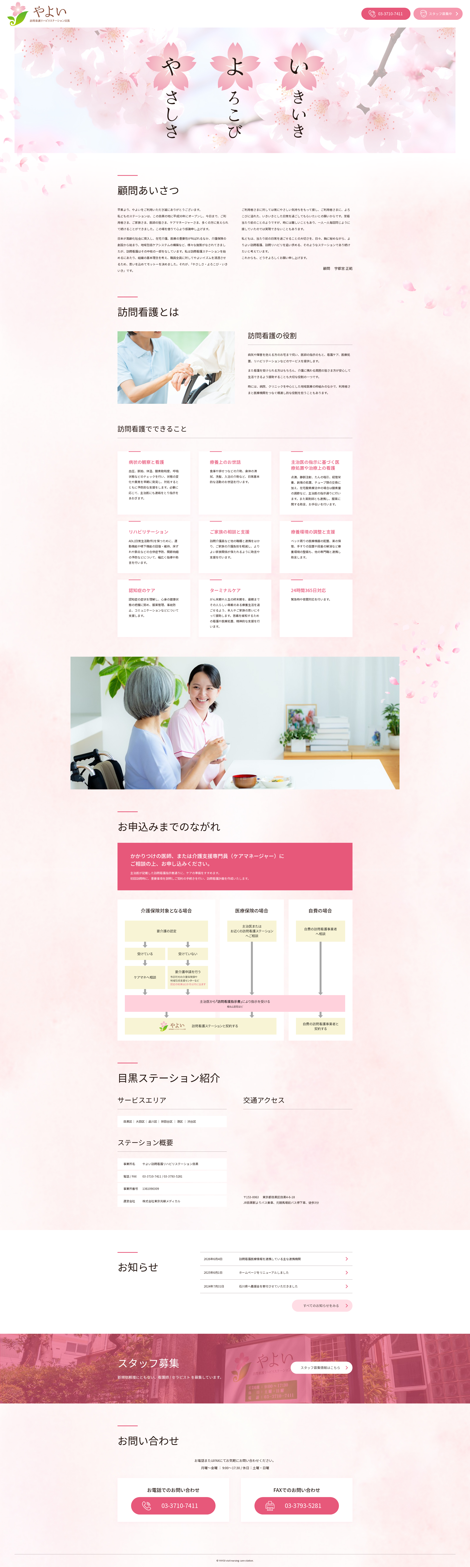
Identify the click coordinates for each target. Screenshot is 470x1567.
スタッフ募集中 (440, 13)
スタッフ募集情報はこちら (320, 1367)
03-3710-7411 (390, 13)
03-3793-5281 (303, 1505)
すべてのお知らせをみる (321, 1305)
